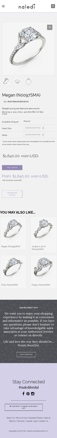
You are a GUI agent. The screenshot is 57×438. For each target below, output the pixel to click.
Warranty (21, 421)
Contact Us (43, 421)
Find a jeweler (12, 167)
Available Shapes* (10, 122)
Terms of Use (21, 418)
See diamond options (12, 194)
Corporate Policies (35, 418)
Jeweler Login (32, 421)
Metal (4, 135)
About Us (10, 418)
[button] (49, 27)
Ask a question (26, 354)
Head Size (6, 128)
